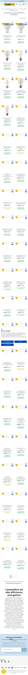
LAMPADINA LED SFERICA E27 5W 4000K (7, 534)
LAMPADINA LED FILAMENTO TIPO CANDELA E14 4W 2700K (21, 119)
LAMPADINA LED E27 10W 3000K (7, 203)
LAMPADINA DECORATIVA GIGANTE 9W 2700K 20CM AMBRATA (7, 478)
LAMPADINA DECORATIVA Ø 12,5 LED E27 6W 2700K (7, 561)
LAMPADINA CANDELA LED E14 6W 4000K (20, 506)
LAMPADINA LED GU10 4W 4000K (7, 391)
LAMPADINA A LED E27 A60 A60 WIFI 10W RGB (20, 283)
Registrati (21, 1)
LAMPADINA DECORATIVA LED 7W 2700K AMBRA (20, 478)
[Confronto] (12, 24)
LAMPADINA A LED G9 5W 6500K (20, 310)
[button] (3, 671)
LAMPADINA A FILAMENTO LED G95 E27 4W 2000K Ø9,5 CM (7, 364)
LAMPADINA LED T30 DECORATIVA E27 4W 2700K (7, 506)
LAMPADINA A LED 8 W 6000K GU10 (7, 419)
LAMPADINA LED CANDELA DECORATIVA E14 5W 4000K (7, 176)
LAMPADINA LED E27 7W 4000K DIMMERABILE (7, 91)
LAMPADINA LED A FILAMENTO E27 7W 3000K (20, 147)
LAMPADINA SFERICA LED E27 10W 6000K (7, 230)
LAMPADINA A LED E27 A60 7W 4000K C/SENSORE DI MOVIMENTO (7, 283)
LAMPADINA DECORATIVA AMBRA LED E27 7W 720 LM (21, 562)
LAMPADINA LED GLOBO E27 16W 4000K (21, 363)
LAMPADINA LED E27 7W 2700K (7, 63)
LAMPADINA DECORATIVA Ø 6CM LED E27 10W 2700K (21, 91)
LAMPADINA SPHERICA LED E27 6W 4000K (20, 534)
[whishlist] (25, 4)
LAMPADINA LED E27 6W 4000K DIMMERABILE (21, 64)
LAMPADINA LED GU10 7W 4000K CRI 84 (21, 36)
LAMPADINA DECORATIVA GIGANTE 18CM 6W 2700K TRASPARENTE (20, 421)
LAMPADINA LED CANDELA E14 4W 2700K (7, 147)
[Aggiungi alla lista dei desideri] (12, 23)
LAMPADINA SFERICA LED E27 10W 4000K (21, 203)
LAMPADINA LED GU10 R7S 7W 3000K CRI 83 (7, 36)
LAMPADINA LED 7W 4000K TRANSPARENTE (21, 449)
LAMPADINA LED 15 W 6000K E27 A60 (20, 256)
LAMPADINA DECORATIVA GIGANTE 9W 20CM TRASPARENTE (7, 450)
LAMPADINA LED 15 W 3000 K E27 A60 (21, 230)
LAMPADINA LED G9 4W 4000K (7, 310)
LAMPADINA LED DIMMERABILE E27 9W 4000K (20, 175)
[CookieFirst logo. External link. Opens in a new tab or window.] (1, 329)
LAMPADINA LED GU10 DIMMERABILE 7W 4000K (21, 392)
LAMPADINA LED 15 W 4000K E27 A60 (7, 256)
